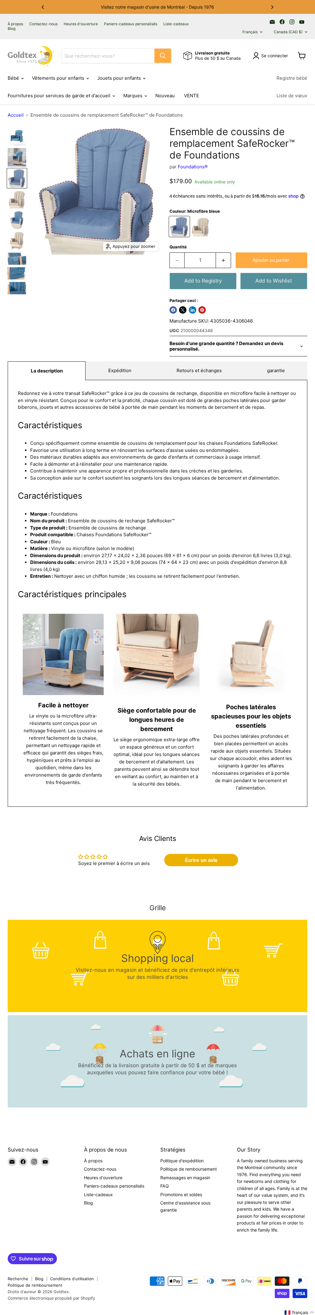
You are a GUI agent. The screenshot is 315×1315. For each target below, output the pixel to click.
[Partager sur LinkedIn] (192, 310)
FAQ (164, 1185)
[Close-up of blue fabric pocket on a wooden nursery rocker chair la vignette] (17, 273)
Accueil (16, 115)
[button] (299, 1312)
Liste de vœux (292, 96)
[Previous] (43, 7)
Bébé (14, 78)
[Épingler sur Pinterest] (202, 310)
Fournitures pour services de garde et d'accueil (60, 96)
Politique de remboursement (188, 1169)
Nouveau (165, 96)
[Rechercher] (162, 56)
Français (249, 32)
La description (47, 371)
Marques (133, 96)
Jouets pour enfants (119, 78)
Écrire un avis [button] (201, 860)
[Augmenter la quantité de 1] (223, 260)
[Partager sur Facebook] (173, 310)
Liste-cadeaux (176, 24)
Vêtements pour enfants (59, 78)
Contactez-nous (43, 24)
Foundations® (193, 167)
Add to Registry (203, 281)
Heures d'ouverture (81, 24)
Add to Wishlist (273, 281)
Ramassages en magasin (185, 1177)
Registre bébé (292, 78)
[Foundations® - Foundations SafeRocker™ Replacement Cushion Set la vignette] (17, 178)
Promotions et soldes (181, 1194)
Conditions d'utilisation (72, 1278)
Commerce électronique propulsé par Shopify (51, 1298)
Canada (288, 32)
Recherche (18, 1278)
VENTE (191, 96)
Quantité (178, 247)
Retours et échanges (199, 370)
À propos (15, 24)
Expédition (119, 370)
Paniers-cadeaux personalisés (130, 24)
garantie (276, 370)
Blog (11, 28)
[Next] (272, 7)
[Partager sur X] (182, 310)
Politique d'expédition (182, 1160)
